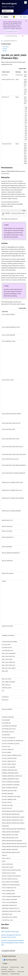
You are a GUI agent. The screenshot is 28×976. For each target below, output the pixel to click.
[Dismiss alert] (25, 2)
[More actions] (25, 36)
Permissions (5, 46)
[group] (14, 117)
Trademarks (4, 974)
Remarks (4, 48)
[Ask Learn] (22, 36)
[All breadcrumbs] (2, 36)
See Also (4, 50)
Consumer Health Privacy (7, 971)
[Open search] (20, 16)
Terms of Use (20, 971)
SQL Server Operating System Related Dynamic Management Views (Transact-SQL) (11, 36)
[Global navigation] (1, 16)
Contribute (4, 969)
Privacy (10, 969)
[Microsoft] (14, 17)
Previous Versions (14, 967)
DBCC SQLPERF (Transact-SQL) (10, 931)
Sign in (25, 17)
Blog (22, 967)
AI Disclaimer (4, 967)
